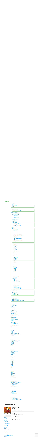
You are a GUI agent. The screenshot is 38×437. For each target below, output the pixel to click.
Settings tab (15, 230)
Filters (14, 231)
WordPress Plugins (15, 209)
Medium (15, 259)
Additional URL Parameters (18, 238)
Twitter (15, 269)
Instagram (15, 252)
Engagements (7, 423)
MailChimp (15, 258)
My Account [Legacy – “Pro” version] (18, 300)
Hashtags (15, 237)
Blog (13, 206)
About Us (5, 427)
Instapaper (13, 353)
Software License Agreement (8, 435)
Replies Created (6, 421)
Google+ (15, 250)
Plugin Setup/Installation (14, 383)
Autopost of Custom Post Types (18, 235)
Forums (14, 293)
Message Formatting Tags (15, 333)
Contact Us (5, 436)
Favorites (6, 425)
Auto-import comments (17, 241)
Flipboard (15, 249)
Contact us (14, 295)
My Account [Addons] (16, 299)
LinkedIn (15, 256)
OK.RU (15, 261)
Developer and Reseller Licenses (9, 429)
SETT (15, 266)
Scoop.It (15, 267)
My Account (14, 298)
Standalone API (15, 222)
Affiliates (5, 428)
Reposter (15, 232)
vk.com (15, 271)
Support (14, 289)
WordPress (13, 373)
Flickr (15, 248)
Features (13, 228)
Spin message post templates (18, 240)
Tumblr (15, 270)
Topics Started (5, 418)
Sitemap (5, 430)
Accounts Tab (16, 229)
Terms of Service (6, 433)
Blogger (12, 343)
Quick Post (15, 236)
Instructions (14, 242)
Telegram (15, 268)
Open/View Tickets (16, 294)
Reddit (15, 265)
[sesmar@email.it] (7, 414)
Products (13, 207)
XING (15, 275)
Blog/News (14, 204)
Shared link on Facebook (17, 287)
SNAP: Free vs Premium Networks (19, 282)
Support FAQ (16, 280)
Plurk (12, 363)
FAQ (14, 279)
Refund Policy (6, 434)
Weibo (15, 272)
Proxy (14, 239)
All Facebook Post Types (17, 288)
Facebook (15, 247)
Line (15, 255)
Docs (12, 227)
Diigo (15, 246)
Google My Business (17, 251)
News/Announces (15, 205)
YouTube (15, 277)
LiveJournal (16, 257)
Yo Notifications (16, 276)
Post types (15, 286)
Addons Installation (16, 285)
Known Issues (15, 292)
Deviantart (15, 245)
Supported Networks (17, 281)
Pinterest (15, 262)
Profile (5, 415)
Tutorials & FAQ (14, 278)
